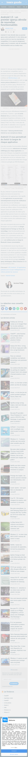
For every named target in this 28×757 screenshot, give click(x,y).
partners (10, 724)
